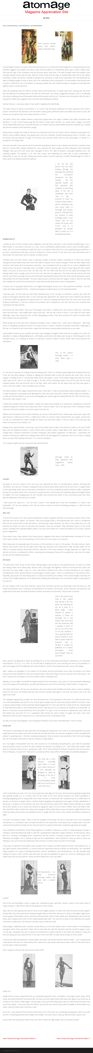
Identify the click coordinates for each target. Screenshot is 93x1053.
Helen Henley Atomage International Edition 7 (73, 1038)
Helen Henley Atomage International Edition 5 (19, 1038)
